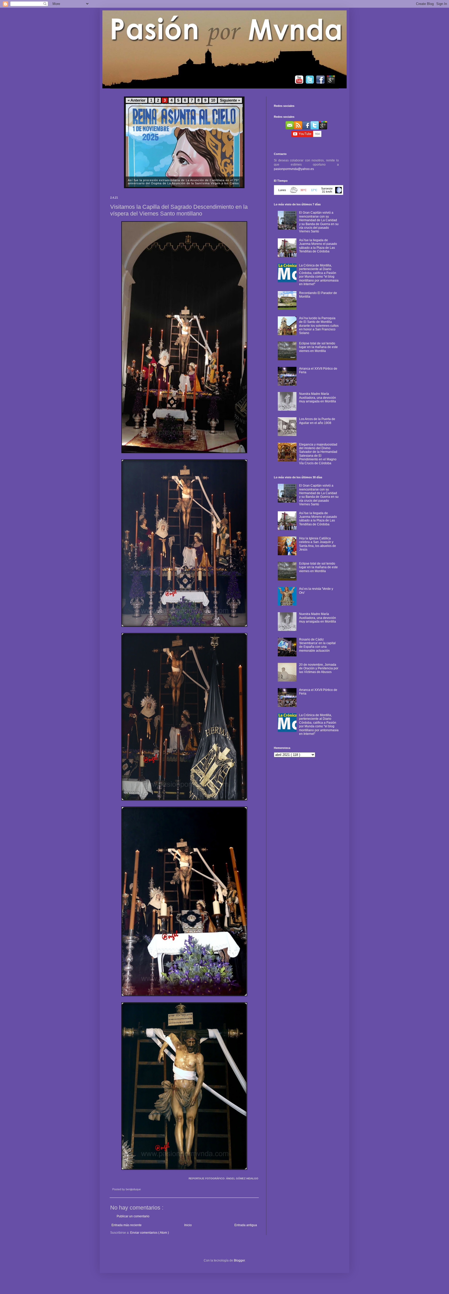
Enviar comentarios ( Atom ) (149, 1232)
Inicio (188, 1225)
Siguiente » (230, 100)
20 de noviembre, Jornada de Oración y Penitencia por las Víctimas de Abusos (318, 668)
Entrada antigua (245, 1225)
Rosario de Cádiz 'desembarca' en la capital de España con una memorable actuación (317, 645)
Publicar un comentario (133, 1216)
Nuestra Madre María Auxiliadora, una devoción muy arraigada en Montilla (317, 397)
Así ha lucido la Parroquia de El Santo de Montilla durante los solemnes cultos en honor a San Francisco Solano (319, 325)
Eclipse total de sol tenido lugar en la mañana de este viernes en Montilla (318, 347)
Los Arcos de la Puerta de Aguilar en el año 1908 (317, 420)
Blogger (239, 1260)
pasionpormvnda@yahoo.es (294, 169)
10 (213, 100)
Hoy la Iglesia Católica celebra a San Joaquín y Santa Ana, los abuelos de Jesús (317, 544)
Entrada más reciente (126, 1225)
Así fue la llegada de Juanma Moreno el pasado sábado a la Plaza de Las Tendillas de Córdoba (318, 245)
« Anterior (137, 100)
